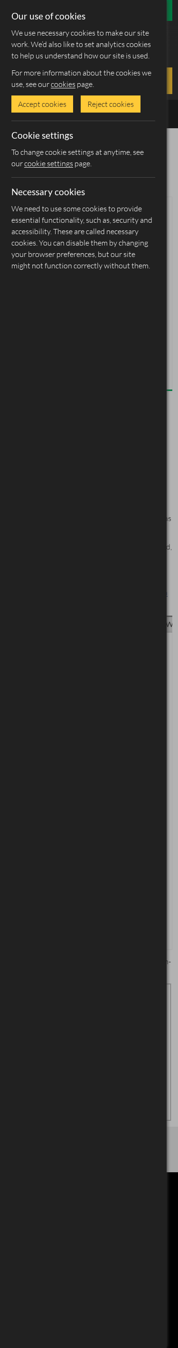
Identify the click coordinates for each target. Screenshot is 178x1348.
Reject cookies (110, 104)
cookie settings (48, 163)
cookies (63, 84)
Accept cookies (42, 104)
